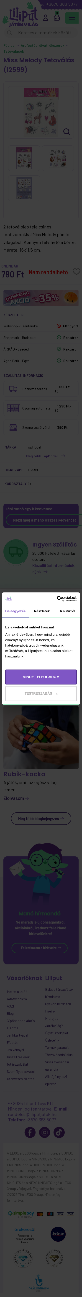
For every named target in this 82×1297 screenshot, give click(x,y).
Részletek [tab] (42, 611)
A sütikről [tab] (67, 611)
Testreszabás (38, 693)
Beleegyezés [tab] (15, 611)
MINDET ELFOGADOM (41, 677)
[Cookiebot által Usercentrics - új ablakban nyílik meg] (58, 599)
